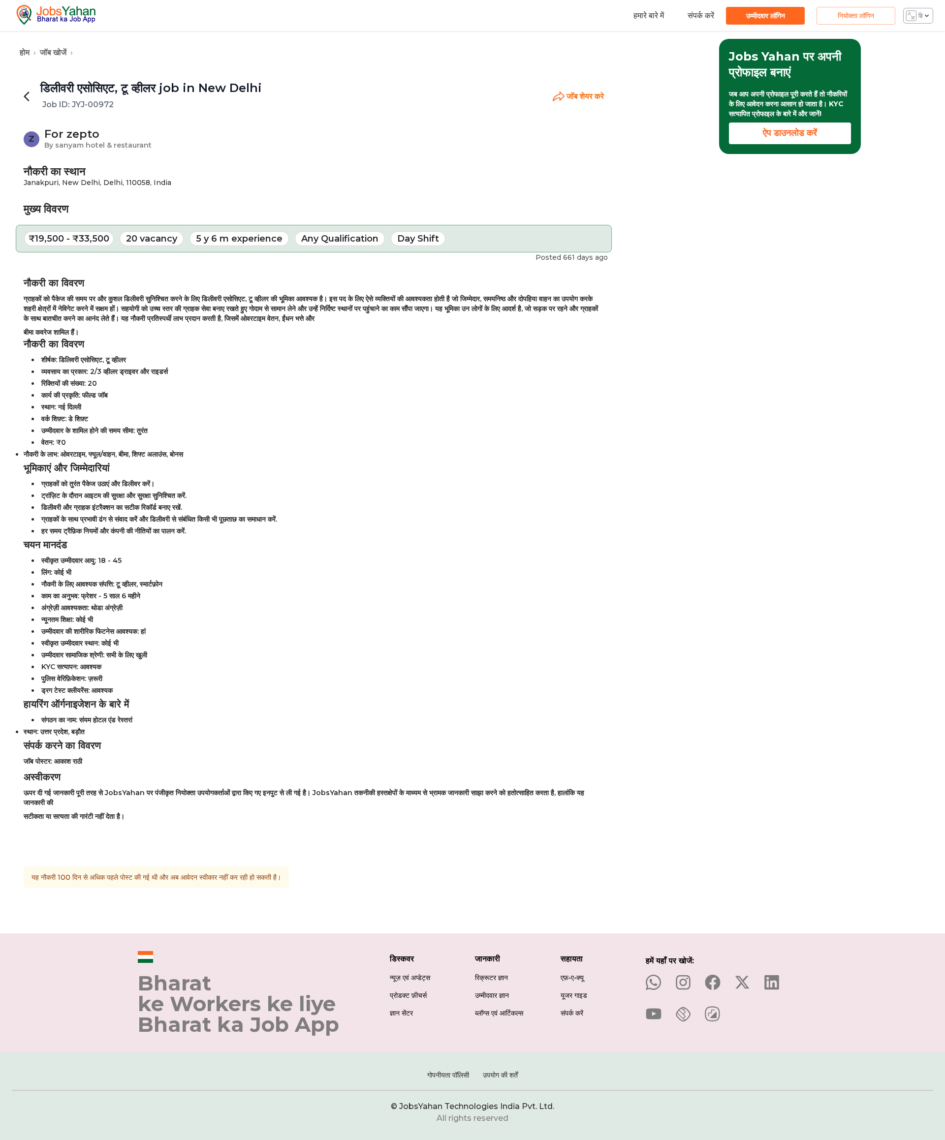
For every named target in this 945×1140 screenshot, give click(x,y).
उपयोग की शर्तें (500, 1075)
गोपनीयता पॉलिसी (448, 1075)
